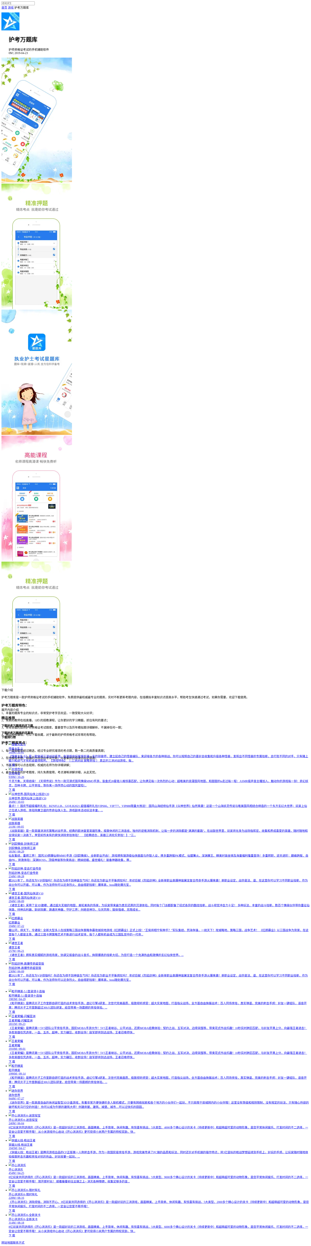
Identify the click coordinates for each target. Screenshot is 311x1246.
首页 (4, 7)
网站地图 (7, 1242)
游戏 (11, 7)
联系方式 (18, 1242)
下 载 (12, 764)
